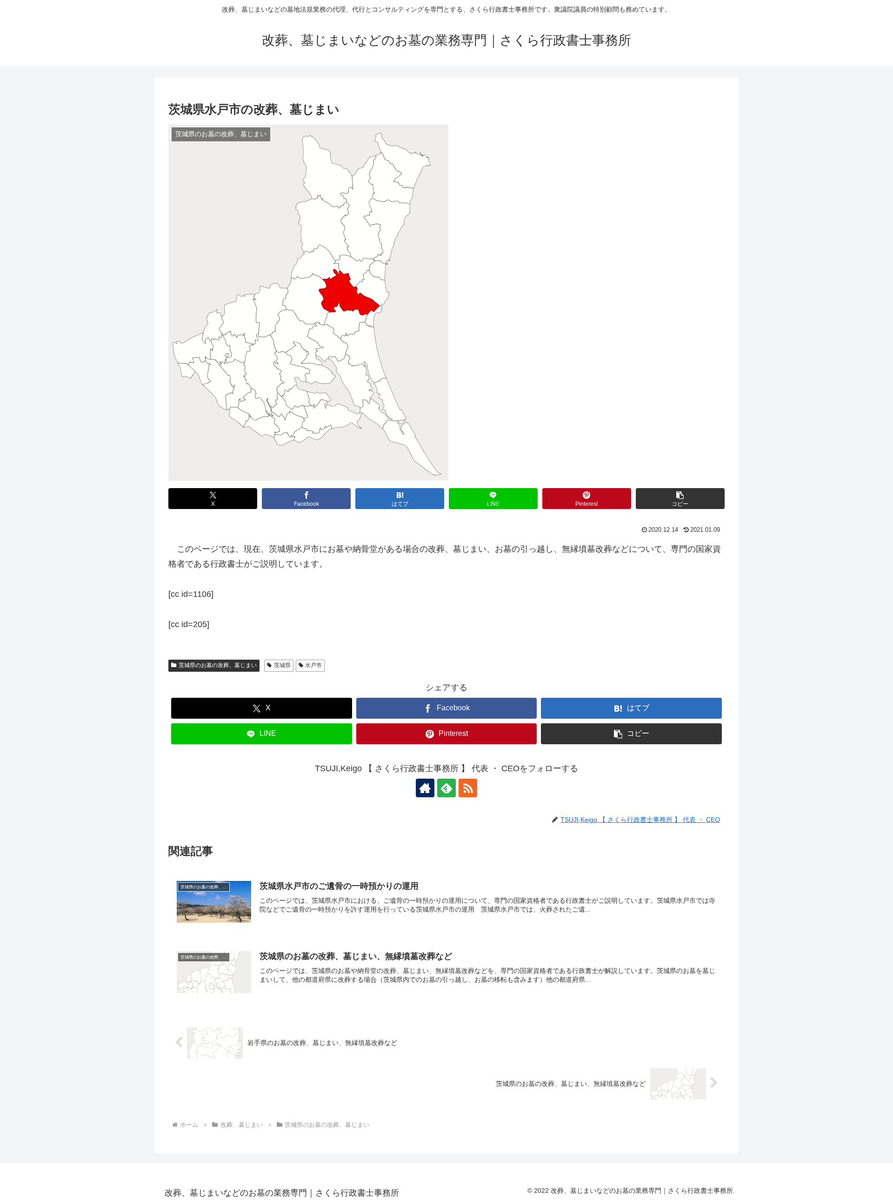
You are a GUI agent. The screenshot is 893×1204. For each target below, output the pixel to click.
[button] (680, 498)
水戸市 (313, 665)
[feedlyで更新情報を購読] (446, 788)
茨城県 (282, 665)
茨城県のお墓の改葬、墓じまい (218, 665)
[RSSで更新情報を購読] (468, 788)
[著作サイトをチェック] (425, 788)
